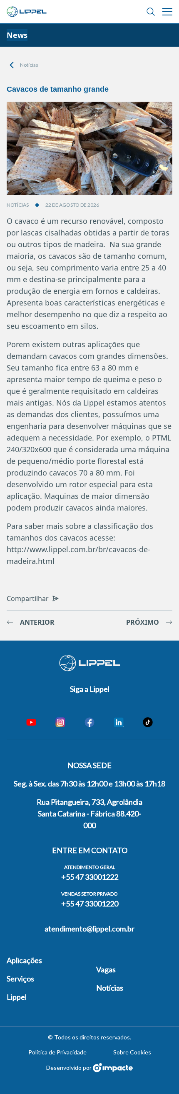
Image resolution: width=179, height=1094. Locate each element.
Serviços (20, 978)
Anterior (37, 622)
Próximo (142, 622)
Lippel (17, 996)
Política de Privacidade (57, 1052)
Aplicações (24, 960)
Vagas (106, 969)
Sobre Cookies (132, 1052)
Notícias (29, 65)
